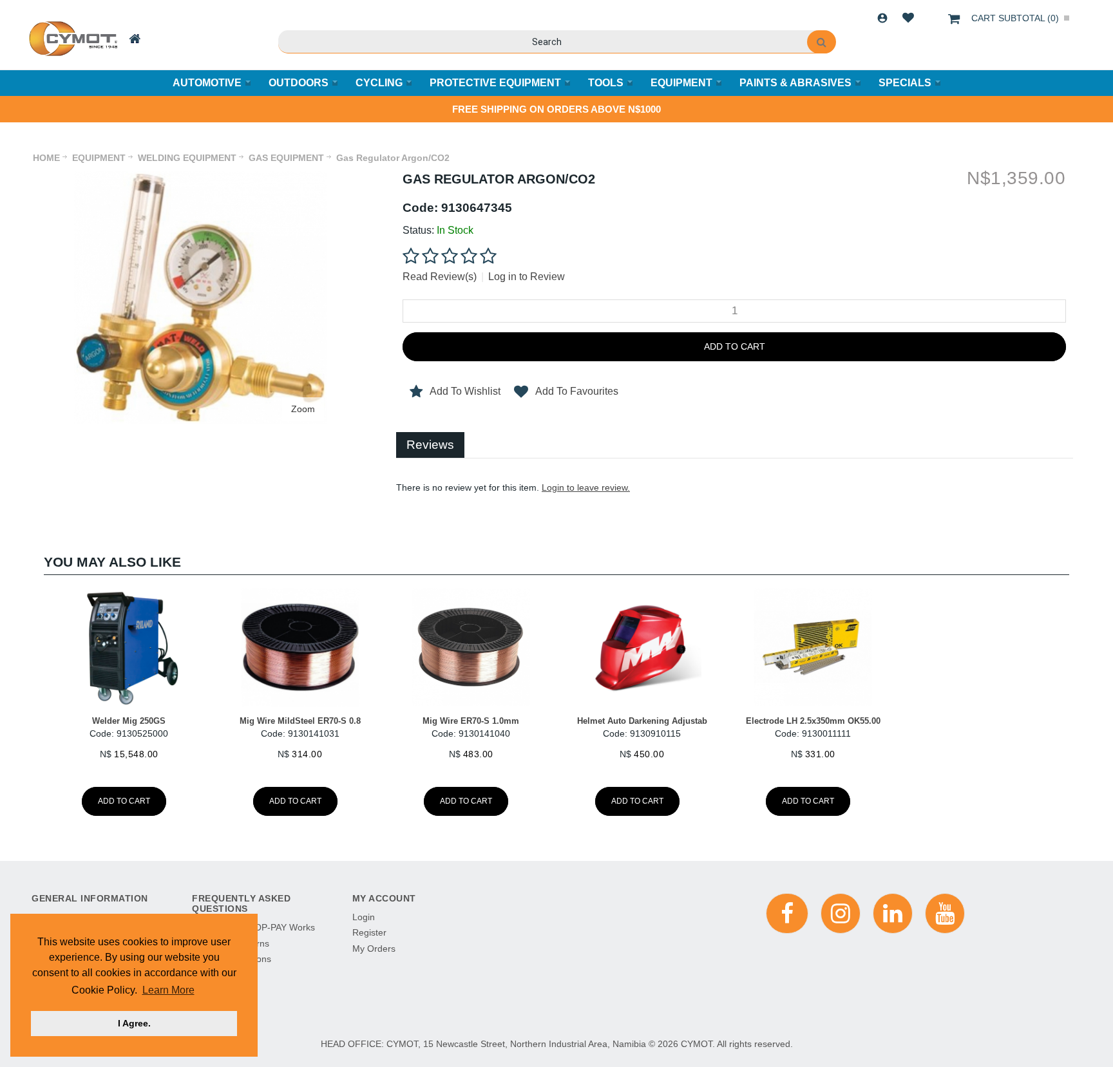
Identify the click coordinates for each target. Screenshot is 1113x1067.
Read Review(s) (440, 276)
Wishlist (908, 18)
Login (882, 18)
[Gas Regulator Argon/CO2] (200, 178)
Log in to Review (526, 276)
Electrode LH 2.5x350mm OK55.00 (813, 721)
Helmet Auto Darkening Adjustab (642, 721)
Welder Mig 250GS (129, 721)
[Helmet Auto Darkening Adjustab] (642, 647)
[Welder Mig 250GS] (129, 647)
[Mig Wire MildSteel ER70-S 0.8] (300, 647)
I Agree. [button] (134, 1023)
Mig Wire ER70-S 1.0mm (471, 721)
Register (369, 932)
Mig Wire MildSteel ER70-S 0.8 (300, 721)
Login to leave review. (586, 487)
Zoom (303, 409)
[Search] (821, 41)
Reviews (430, 444)
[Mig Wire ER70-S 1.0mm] (471, 647)
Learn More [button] (168, 990)
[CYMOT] (71, 38)
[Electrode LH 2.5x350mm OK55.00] (812, 647)
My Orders (373, 948)
